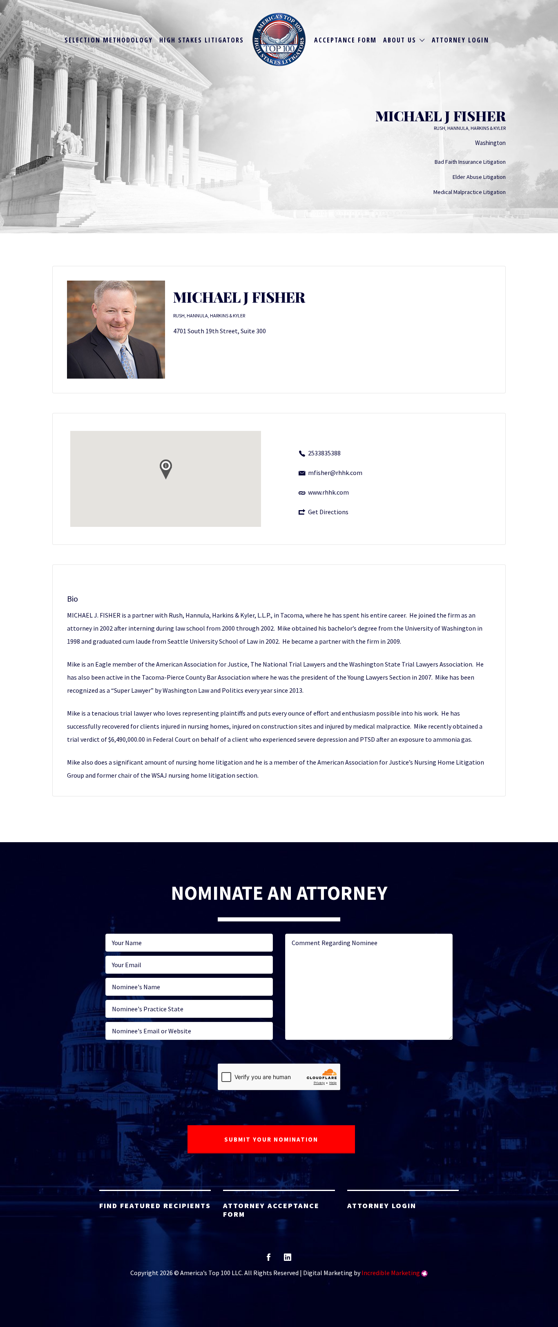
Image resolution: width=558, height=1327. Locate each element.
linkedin (287, 1259)
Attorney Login (460, 40)
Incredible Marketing (391, 1273)
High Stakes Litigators (201, 40)
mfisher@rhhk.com (335, 472)
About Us (399, 40)
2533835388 (324, 453)
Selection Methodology (109, 40)
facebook (268, 1259)
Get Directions (328, 512)
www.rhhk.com (328, 492)
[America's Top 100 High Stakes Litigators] (279, 39)
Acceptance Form (345, 40)
